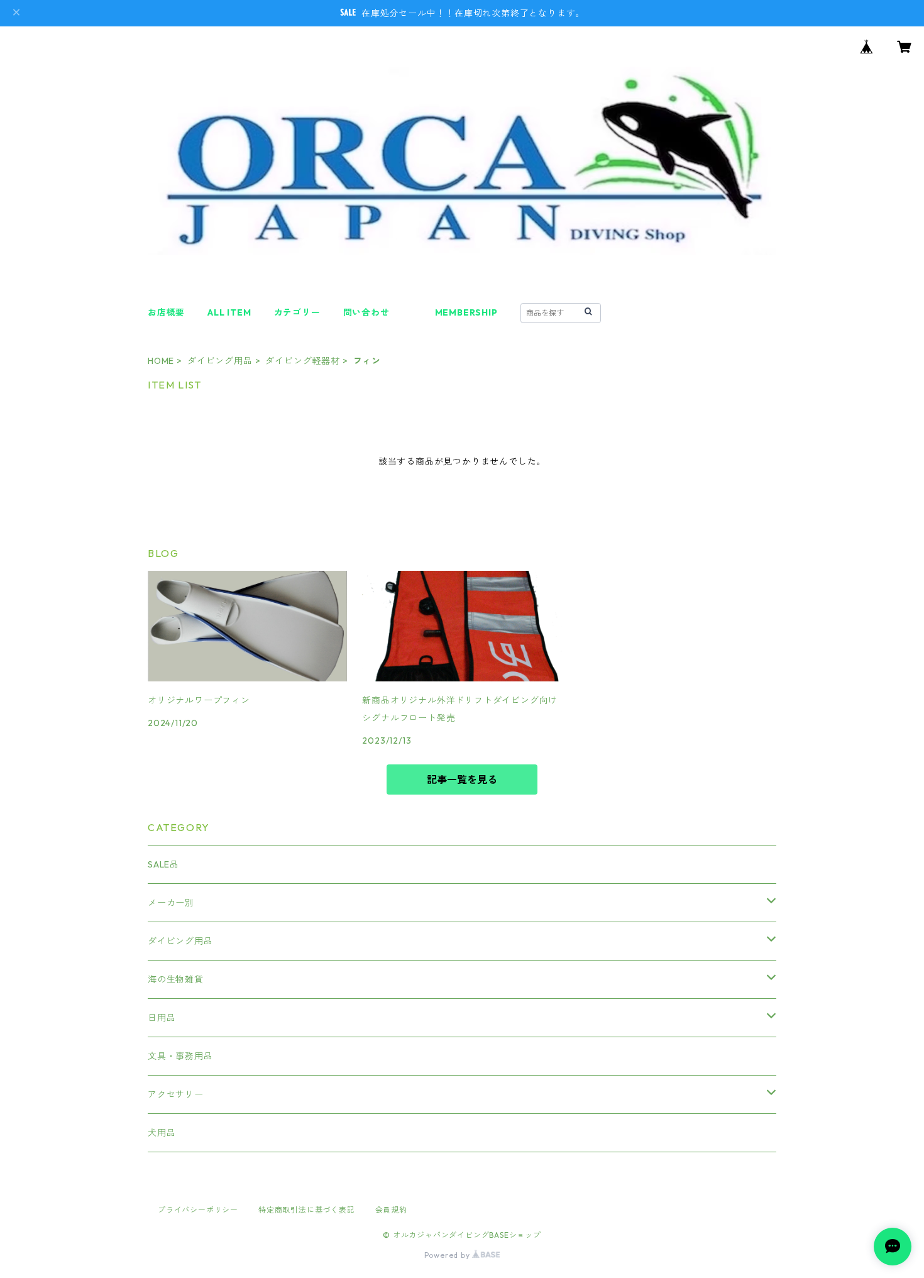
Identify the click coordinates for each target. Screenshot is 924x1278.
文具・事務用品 (180, 1056)
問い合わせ (366, 312)
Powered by (448, 1255)
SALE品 (163, 864)
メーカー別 (171, 902)
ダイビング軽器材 (302, 360)
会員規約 (391, 1210)
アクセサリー (176, 1094)
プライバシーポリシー (198, 1210)
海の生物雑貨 (176, 979)
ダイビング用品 (220, 360)
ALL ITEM (229, 312)
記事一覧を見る (462, 779)
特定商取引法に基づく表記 (306, 1210)
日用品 (161, 1017)
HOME (161, 360)
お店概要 (166, 312)
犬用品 (161, 1132)
